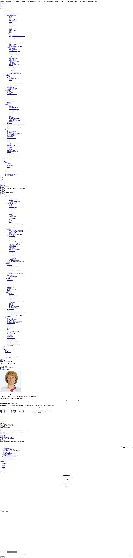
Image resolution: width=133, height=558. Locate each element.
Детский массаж (11, 225)
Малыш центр (13, 258)
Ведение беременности (11, 226)
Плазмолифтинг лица (10, 287)
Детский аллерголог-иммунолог (14, 244)
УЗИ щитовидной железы (11, 328)
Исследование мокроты (13, 307)
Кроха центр (13, 257)
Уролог (10, 206)
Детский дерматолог (12, 245)
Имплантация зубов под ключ (14, 266)
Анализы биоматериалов (11, 302)
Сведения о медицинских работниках (9, 458)
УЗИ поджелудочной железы (12, 319)
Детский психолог (12, 251)
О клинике (4, 463)
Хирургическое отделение (11, 277)
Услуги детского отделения (11, 253)
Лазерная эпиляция (8, 316)
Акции (3, 348)
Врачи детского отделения (11, 235)
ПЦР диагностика (10, 314)
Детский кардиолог (12, 247)
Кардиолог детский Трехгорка (14, 241)
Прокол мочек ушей (10, 286)
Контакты (4, 355)
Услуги (3, 197)
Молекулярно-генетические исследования (14, 313)
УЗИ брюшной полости (11, 323)
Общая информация (6, 452)
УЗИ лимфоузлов (10, 324)
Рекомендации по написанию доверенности (10, 455)
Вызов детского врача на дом (14, 259)
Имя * (1, 423)
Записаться (2, 8)
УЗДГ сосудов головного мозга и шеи (13, 322)
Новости (6, 351)
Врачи (3, 346)
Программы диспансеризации (14, 260)
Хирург (10, 219)
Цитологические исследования (14, 308)
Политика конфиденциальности (8, 449)
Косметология (7, 278)
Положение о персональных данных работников (11, 450)
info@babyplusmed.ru (10, 438)
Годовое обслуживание (13, 254)
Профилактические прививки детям (15, 234)
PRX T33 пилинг (10, 280)
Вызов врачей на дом (10, 227)
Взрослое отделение (8, 198)
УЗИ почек (9, 326)
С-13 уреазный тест (10, 309)
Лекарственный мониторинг (14, 298)
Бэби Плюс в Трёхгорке (9, 357)
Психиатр (10, 217)
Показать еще (2, 418)
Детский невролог (12, 236)
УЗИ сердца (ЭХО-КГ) (11, 327)
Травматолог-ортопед (12, 218)
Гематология (11, 300)
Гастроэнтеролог (12, 213)
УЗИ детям (8, 262)
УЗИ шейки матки (10, 318)
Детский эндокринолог (13, 237)
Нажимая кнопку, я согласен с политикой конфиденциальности (11, 432)
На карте (2, 179)
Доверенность (4, 451)
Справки (6, 330)
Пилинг (8, 285)
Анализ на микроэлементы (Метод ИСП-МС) (15, 315)
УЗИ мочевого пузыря (11, 320)
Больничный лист (10, 345)
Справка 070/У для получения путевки (13, 341)
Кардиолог (11, 215)
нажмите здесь (94, 1)
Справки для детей (10, 335)
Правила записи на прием (7, 448)
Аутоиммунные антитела (13, 295)
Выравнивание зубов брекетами (14, 271)
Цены (3, 347)
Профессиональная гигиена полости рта (16, 273)
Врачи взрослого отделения (11, 203)
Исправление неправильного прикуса (15, 270)
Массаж (8, 221)
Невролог (10, 205)
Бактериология (11, 305)
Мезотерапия (9, 288)
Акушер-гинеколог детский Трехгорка (15, 242)
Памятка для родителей (6, 454)
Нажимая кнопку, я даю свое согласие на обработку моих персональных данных (14, 430)
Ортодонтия (9, 269)
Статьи (6, 353)
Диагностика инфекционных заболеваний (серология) (16, 311)
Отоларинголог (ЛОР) (13, 207)
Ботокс (8, 282)
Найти (2, 6)
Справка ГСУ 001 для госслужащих (13, 331)
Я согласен (2, 3)
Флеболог (10, 220)
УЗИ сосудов (9, 329)
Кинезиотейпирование (13, 202)
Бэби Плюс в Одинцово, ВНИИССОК (11, 356)
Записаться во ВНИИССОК (5, 369)
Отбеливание (9, 274)
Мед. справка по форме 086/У (12, 343)
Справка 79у (9, 342)
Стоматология (7, 263)
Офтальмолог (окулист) (13, 216)
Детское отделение (8, 228)
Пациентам (4, 349)
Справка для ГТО (10, 336)
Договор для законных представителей (9, 456)
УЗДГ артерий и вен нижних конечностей (14, 321)
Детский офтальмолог (13, 248)
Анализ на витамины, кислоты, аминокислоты (17, 301)
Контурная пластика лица (11, 289)
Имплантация (9, 265)
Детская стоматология (10, 275)
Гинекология (11, 200)
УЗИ (5, 317)
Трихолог (8, 284)
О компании (7, 350)
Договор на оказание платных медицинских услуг (11, 459)
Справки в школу (10, 337)
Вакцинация (9, 229)
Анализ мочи (11, 304)
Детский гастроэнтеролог (13, 246)
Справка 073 (9, 332)
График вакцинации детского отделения (16, 230)
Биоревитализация (10, 283)
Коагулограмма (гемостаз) (13, 297)
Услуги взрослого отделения (12, 199)
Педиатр (10, 239)
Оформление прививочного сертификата (16, 231)
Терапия (8, 264)
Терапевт (10, 204)
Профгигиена (9, 272)
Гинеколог (10, 214)
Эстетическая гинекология (15, 201)
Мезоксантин (9, 279)
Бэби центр (13, 255)
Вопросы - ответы (8, 352)
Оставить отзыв (8, 418)
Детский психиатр (12, 250)
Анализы (6, 292)
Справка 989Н (9, 334)
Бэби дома (12, 256)
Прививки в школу (12, 233)
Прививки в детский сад (13, 232)
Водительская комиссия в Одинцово (13, 344)
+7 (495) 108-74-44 (3, 438)
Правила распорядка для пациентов (8, 453)
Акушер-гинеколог (12, 208)
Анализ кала (11, 303)
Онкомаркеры (11, 299)
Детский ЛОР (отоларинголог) (14, 249)
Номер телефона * (3, 424)
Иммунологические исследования (13, 312)
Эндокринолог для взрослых (14, 212)
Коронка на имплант (12, 268)
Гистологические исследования (14, 306)
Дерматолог (11, 210)
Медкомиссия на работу (11, 333)
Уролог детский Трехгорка (13, 240)
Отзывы (3, 466)
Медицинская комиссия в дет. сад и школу (16, 261)
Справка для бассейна (10, 340)
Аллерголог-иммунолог (13, 211)
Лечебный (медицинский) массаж (15, 224)
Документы (4, 447)
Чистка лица (9, 290)
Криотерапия (9, 291)
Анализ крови (11, 294)
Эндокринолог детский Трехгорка (15, 243)
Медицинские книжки (11, 338)
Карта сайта (4, 469)
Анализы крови (9, 293)
